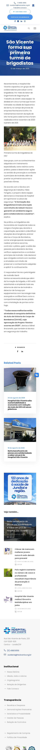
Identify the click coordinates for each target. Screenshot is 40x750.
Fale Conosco (13, 688)
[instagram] (25, 21)
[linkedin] (21, 21)
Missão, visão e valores (17, 676)
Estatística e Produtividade (18, 713)
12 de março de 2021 (20, 68)
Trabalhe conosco (20, 8)
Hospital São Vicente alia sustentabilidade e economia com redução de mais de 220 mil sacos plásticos (20, 404)
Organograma (13, 680)
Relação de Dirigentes (16, 684)
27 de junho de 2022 (24, 588)
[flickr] (18, 21)
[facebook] (15, 21)
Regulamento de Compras (18, 733)
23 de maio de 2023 (24, 609)
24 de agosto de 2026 (16, 398)
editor (12, 537)
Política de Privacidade (17, 737)
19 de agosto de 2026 (16, 448)
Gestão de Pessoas (15, 718)
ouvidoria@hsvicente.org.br (20, 5)
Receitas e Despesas (16, 705)
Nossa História (13, 672)
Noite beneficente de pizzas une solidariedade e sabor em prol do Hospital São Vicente (20, 454)
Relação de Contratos (16, 722)
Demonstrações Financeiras (19, 709)
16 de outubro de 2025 (25, 561)
